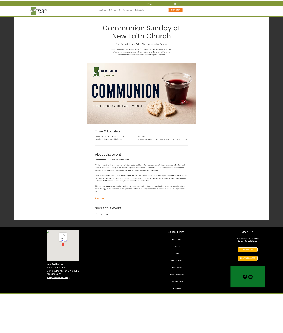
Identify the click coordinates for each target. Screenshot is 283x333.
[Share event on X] (101, 214)
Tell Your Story (177, 281)
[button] (101, 10)
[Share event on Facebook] (96, 214)
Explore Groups (177, 274)
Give (177, 253)
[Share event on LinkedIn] (107, 214)
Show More (99, 198)
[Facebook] (245, 277)
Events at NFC (177, 260)
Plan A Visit (177, 239)
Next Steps (177, 267)
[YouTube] (250, 277)
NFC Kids (177, 288)
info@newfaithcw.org (58, 277)
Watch (177, 246)
